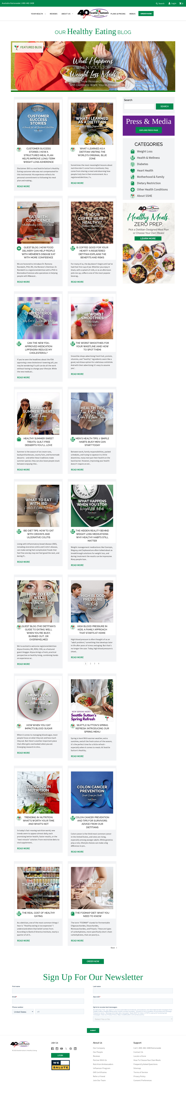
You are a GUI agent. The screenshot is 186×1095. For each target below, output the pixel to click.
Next (113, 947)
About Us (65, 13)
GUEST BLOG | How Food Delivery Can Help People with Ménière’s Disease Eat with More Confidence (39, 252)
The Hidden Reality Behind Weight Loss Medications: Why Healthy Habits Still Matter (92, 535)
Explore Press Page (148, 130)
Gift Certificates (100, 1072)
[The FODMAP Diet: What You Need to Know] (92, 888)
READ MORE (23, 186)
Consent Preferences (142, 1080)
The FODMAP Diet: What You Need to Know (92, 914)
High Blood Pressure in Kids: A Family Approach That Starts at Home (92, 629)
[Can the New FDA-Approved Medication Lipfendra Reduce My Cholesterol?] (38, 318)
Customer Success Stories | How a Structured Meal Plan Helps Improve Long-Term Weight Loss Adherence (38, 155)
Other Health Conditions (152, 189)
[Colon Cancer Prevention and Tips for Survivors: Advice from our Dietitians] (92, 792)
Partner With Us (100, 1060)
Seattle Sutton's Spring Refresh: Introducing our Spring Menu (92, 728)
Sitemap (137, 1068)
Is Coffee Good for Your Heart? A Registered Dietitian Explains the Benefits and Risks (92, 252)
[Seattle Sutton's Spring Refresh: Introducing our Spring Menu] (92, 700)
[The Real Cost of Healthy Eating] (38, 888)
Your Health (37, 13)
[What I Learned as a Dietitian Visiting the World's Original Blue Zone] (92, 124)
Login (173, 3)
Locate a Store (139, 1056)
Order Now (146, 13)
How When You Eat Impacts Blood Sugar (38, 727)
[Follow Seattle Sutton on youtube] (61, 1048)
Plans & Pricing (118, 13)
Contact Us (138, 1052)
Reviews (53, 13)
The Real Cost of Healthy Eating (38, 914)
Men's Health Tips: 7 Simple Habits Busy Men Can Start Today (92, 441)
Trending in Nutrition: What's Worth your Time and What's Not (38, 820)
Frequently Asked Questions (145, 1064)
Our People (98, 1052)
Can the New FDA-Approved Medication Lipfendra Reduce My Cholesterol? (38, 348)
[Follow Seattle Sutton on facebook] (52, 1048)
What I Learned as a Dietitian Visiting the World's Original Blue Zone (92, 153)
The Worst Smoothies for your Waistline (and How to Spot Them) (92, 346)
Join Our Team (99, 1080)
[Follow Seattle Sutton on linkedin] (75, 1048)
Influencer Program (101, 1068)
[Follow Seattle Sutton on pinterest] (70, 1048)
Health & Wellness (148, 158)
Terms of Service (140, 1072)
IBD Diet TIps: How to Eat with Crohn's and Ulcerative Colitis (38, 534)
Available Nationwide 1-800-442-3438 (18, 3)
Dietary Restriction (148, 183)
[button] (159, 3)
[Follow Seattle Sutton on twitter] (66, 1048)
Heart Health (144, 170)
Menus (132, 13)
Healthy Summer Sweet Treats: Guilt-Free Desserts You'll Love (39, 441)
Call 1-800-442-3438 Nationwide (147, 1048)
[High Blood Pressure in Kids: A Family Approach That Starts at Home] (92, 601)
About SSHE (144, 196)
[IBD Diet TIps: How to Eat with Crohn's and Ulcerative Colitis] (38, 506)
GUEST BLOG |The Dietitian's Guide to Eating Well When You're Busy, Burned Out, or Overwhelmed (39, 633)
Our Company (99, 1048)
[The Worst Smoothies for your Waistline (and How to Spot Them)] (92, 318)
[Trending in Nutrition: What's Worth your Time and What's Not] (38, 792)
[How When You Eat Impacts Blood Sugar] (38, 700)
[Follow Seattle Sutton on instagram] (57, 1048)
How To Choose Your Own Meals (147, 1060)
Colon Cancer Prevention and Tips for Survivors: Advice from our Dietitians (92, 822)
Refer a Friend (99, 1076)
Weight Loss (144, 151)
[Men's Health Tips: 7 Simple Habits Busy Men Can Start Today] (92, 414)
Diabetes (142, 164)
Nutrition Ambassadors (103, 1064)
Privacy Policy (139, 1076)
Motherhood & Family (150, 177)
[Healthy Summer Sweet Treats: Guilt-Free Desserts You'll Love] (38, 414)
